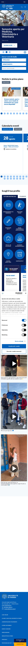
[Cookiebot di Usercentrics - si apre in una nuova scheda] (16, 293)
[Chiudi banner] (25, 293)
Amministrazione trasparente (9, 621)
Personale (4, 639)
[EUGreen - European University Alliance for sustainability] (9, 9)
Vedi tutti (18, 129)
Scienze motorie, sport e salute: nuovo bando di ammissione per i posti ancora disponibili (11, 102)
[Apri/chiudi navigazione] (25, 7)
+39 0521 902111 (8, 607)
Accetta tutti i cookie (14, 346)
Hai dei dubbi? (10, 275)
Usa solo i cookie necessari (14, 351)
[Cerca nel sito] (21, 7)
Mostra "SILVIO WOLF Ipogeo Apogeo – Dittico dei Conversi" (11, 146)
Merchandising (5, 632)
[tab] (3, 52)
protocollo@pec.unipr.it (9, 609)
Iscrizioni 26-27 (20, 641)
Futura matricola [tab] (10, 196)
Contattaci (20, 644)
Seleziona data (7, 129)
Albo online (5, 614)
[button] (3, 2)
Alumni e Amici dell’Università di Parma (12, 618)
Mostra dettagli (19, 341)
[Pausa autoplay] (25, 52)
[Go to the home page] (8, 6)
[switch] (24, 325)
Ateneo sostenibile (6, 625)
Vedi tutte (6, 82)
